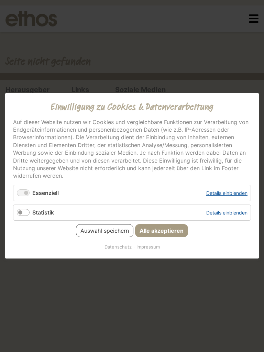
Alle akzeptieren (162, 231)
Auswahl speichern (104, 231)
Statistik (43, 212)
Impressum (148, 247)
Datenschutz (118, 247)
